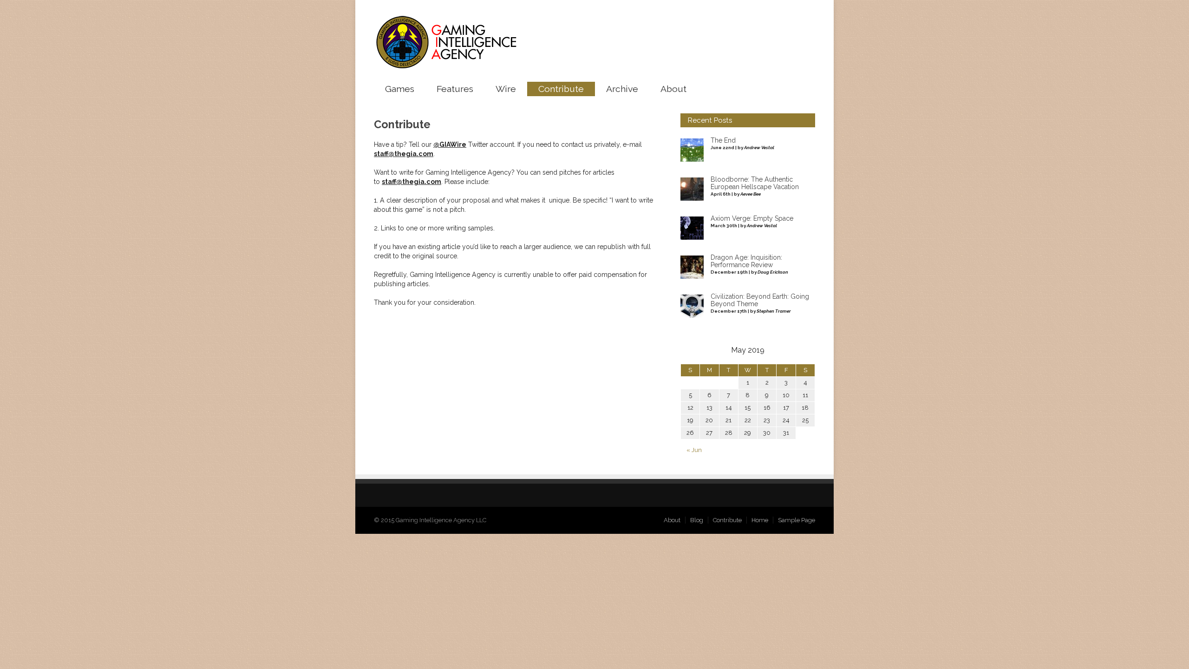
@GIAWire (449, 144)
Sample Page (796, 520)
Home (759, 520)
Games (399, 89)
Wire (506, 89)
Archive (622, 89)
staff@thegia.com (403, 153)
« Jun (694, 449)
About (673, 89)
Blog (696, 520)
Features (455, 89)
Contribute (561, 89)
